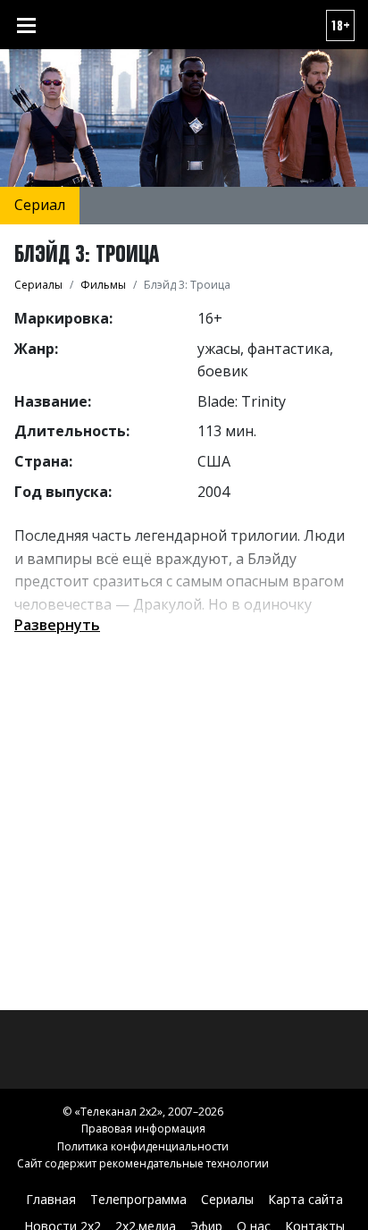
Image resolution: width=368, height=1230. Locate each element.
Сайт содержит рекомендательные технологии (143, 1163)
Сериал (39, 205)
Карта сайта (305, 1199)
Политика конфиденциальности (143, 1146)
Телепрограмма (138, 1199)
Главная (51, 1199)
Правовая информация (143, 1128)
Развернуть (57, 625)
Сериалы (227, 1199)
